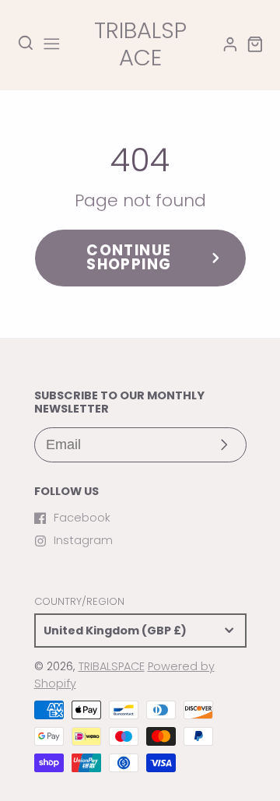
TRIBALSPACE (112, 666)
